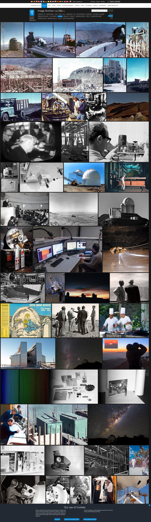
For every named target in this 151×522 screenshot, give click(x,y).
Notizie (53, 5)
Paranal (72, 16)
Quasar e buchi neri (96, 16)
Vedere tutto (41, 14)
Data (112, 18)
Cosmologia (69, 14)
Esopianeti (89, 14)
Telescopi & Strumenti (68, 5)
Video (49, 5)
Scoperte (77, 5)
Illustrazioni (53, 16)
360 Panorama (49, 14)
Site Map (103, 1)
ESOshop (59, 5)
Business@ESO (102, 5)
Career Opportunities (113, 5)
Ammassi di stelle (52, 18)
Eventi (82, 5)
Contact (98, 1)
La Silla (60, 16)
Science (112, 1)
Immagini (44, 5)
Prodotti (95, 5)
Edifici (87, 16)
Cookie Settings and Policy (90, 519)
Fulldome (95, 14)
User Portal (117, 1)
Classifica (111, 16)
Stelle (59, 18)
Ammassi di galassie (43, 16)
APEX (60, 14)
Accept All (57, 519)
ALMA (56, 14)
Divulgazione (88, 5)
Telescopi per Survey (68, 18)
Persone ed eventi (80, 16)
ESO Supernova (81, 14)
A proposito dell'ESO (36, 5)
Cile (64, 14)
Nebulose (66, 16)
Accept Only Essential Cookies (72, 519)
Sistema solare (42, 18)
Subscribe (93, 1)
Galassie (101, 14)
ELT (75, 14)
